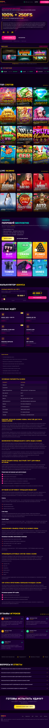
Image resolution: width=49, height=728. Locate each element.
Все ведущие (44, 171)
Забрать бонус (8, 37)
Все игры (45, 85)
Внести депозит (37, 297)
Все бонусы (22, 37)
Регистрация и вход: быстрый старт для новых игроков (13, 363)
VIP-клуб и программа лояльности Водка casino (12, 372)
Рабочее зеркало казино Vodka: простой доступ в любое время (15, 359)
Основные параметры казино (8, 357)
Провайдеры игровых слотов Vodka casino (11, 370)
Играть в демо (8, 238)
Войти (36, 2)
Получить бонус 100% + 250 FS (24, 706)
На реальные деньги (22, 238)
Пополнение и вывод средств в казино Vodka (11, 368)
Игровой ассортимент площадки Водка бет (11, 366)
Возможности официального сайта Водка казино (12, 361)
